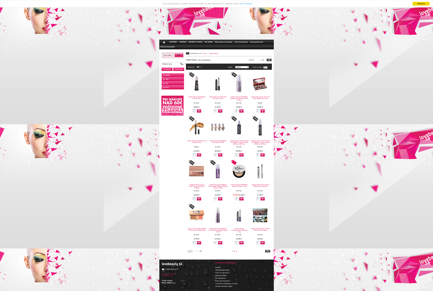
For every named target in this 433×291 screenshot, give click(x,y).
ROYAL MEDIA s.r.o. (169, 283)
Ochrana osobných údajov (223, 286)
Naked (168, 75)
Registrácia (179, 69)
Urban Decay (214, 53)
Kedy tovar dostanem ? (223, 281)
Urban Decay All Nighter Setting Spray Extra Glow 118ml (239, 98)
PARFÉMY (173, 42)
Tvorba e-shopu (167, 280)
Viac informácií (246, 4)
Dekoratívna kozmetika (223, 42)
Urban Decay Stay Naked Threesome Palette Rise (197, 229)
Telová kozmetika (241, 42)
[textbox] (173, 64)
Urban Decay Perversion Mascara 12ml (218, 97)
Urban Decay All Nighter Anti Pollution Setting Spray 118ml (218, 230)
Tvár (167, 79)
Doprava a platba (220, 275)
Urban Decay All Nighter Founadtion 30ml (218, 141)
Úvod (204, 53)
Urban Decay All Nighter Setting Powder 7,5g (239, 185)
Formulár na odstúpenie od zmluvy (226, 283)
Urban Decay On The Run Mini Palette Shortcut (260, 97)
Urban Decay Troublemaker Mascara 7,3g (239, 230)
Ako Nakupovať (220, 278)
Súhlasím (421, 4)
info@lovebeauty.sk (171, 269)
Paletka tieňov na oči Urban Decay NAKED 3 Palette (197, 186)
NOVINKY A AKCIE (195, 42)
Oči (167, 83)
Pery (167, 87)
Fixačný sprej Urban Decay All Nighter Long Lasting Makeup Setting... (239, 142)
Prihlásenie (167, 69)
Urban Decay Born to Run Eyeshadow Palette (260, 229)
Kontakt (217, 267)
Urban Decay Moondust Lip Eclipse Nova (197, 141)
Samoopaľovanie (256, 42)
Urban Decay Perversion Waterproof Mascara (260, 185)
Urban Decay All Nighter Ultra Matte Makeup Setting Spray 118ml (218, 186)
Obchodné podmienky (222, 270)
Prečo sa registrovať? (222, 273)
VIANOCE (182, 42)
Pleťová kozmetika (167, 47)
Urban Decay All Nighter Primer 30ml (196, 97)
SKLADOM (209, 42)
